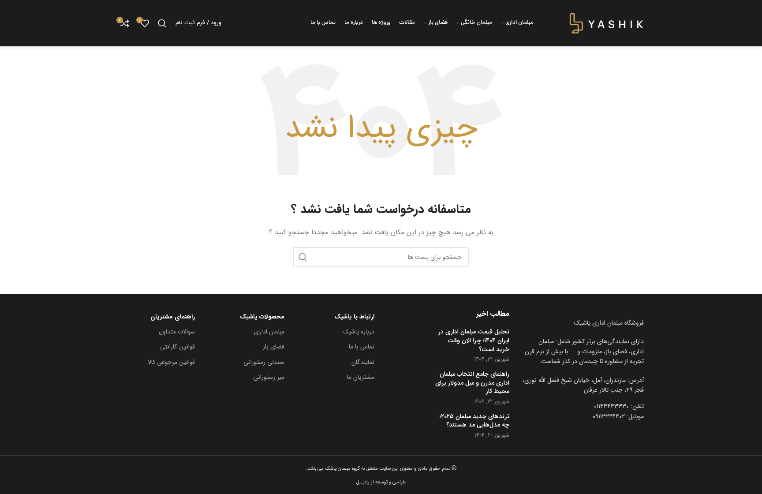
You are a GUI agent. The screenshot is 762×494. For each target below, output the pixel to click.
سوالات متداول (177, 332)
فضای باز (273, 347)
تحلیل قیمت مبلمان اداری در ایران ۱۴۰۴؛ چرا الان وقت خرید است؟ (473, 341)
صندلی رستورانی (263, 362)
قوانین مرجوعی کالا (171, 362)
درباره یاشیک (358, 332)
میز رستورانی (268, 377)
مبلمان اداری (269, 332)
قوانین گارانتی (177, 347)
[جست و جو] (162, 23)
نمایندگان (362, 362)
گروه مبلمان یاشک (342, 468)
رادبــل (363, 482)
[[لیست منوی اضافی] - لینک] (583, 385)
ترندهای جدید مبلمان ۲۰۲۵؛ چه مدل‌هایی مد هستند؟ (474, 421)
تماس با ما (361, 347)
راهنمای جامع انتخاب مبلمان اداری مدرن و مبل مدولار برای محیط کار (472, 383)
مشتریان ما (360, 377)
